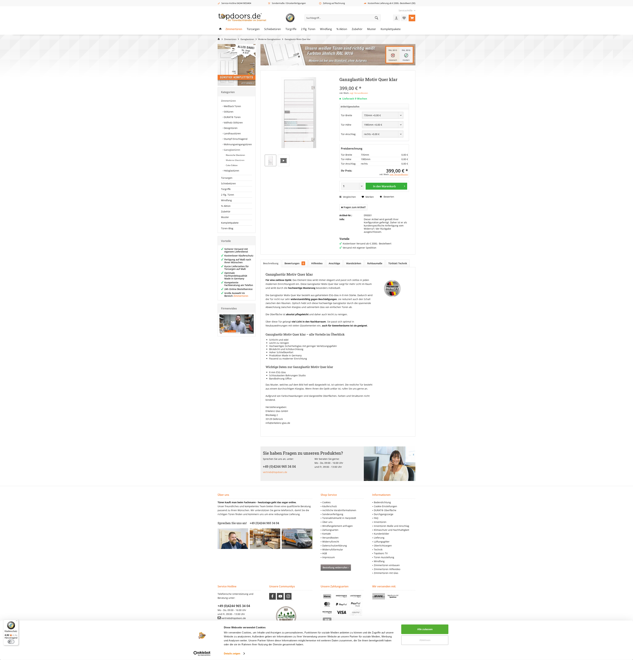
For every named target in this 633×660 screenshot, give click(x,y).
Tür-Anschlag (348, 134)
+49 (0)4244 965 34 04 (234, 606)
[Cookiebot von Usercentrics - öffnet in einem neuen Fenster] (202, 653)
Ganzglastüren (231, 149)
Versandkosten (330, 537)
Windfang (226, 200)
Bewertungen (294, 263)
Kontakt (326, 533)
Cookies (326, 502)
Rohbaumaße (374, 263)
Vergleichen (349, 196)
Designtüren (230, 128)
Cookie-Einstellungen (385, 506)
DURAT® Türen (232, 117)
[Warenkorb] (411, 18)
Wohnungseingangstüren (237, 144)
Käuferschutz (329, 506)
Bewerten (388, 196)
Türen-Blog (227, 228)
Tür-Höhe (346, 124)
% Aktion (226, 205)
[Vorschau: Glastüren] (283, 160)
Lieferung (379, 537)
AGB (324, 553)
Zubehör (225, 211)
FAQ (376, 518)
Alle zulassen (425, 629)
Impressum (328, 557)
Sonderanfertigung (332, 514)
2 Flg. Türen (227, 194)
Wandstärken (353, 263)
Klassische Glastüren (235, 155)
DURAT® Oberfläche (385, 510)
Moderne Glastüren (234, 160)
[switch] (11, 642)
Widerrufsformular (332, 549)
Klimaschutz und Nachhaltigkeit (391, 529)
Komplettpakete (230, 222)
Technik (378, 549)
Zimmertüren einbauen (387, 565)
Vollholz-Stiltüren (233, 122)
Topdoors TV (381, 553)
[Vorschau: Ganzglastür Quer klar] (270, 160)
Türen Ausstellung (384, 557)
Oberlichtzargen (383, 545)
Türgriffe (226, 189)
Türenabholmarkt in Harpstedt (339, 518)
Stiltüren (228, 111)
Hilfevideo (317, 263)
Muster (225, 217)
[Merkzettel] (404, 18)
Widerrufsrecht (330, 541)
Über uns (327, 522)
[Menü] (17, 622)
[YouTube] (280, 596)
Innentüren (380, 522)
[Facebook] (272, 596)
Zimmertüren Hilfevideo (387, 569)
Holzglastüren (231, 170)
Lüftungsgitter (382, 541)
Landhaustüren (232, 133)
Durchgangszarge (383, 514)
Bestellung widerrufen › (336, 567)
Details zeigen (232, 653)
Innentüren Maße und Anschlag (391, 525)
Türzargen (226, 177)
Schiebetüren (228, 183)
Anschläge (334, 263)
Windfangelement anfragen (337, 525)
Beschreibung (270, 263)
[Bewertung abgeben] (374, 84)
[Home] (220, 29)
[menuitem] (405, 10)
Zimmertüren (228, 100)
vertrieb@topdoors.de (275, 472)
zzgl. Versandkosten (359, 93)
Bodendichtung (382, 502)
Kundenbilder (381, 533)
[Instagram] (288, 596)
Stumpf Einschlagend (235, 138)
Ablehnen (424, 640)
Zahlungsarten (330, 529)
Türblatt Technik (397, 263)
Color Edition (231, 165)
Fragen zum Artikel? (354, 207)
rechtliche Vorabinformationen (339, 510)
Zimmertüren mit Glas (386, 573)
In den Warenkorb (384, 186)
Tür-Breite (346, 115)
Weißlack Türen (232, 106)
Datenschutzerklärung (334, 545)
